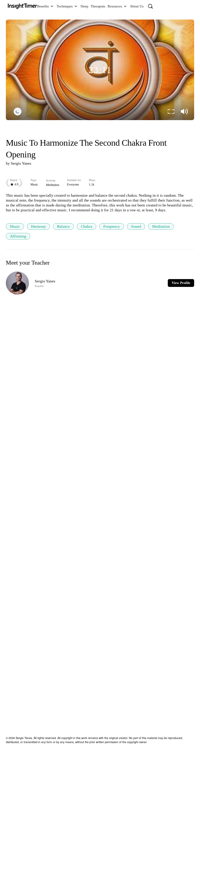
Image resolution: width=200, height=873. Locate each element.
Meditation (161, 226)
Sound (136, 226)
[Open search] (150, 6)
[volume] (184, 111)
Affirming (18, 236)
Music (15, 226)
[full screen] (171, 111)
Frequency (111, 226)
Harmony (38, 226)
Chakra (86, 226)
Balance (63, 226)
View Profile (181, 283)
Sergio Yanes (21, 163)
